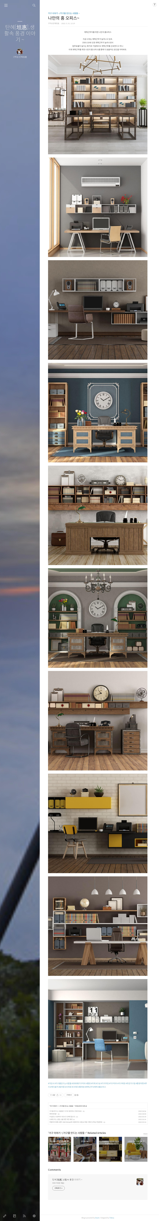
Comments (54, 1169)
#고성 (98, 1083)
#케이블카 (54, 1087)
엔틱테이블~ (53, 1114)
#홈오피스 (102, 1087)
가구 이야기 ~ (54, 1106)
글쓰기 (5, 1215)
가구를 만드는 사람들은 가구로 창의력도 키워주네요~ (65, 1111)
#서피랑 (68, 1087)
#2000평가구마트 (79, 1083)
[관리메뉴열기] (155, 4)
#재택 (95, 1087)
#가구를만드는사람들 (63, 1083)
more (145, 1134)
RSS (25, 1215)
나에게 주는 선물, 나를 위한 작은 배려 (60, 1119)
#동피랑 (62, 1087)
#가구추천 (105, 1083)
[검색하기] (34, 5)
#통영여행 (140, 1083)
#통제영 (81, 1087)
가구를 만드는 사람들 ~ (67, 1106)
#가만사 (51, 1083)
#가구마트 (113, 1083)
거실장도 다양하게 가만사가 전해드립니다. (62, 1117)
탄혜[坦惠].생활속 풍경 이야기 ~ (20, 33)
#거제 (93, 1083)
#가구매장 (121, 1083)
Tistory (111, 1218)
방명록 (15, 1215)
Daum (97, 1218)
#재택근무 (89, 1087)
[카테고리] (6, 5)
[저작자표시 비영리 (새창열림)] (76, 1095)
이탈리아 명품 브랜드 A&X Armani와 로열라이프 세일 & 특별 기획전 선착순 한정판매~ (76, 1122)
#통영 (88, 1083)
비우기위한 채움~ (58, 1183)
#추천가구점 (130, 1083)
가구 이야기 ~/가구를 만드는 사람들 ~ (64, 13)
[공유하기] (57, 1095)
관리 (35, 1215)
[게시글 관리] (60, 1095)
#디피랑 (75, 1087)
